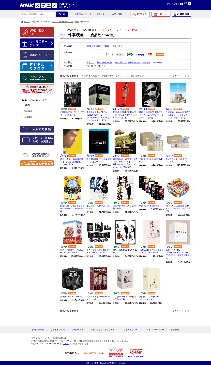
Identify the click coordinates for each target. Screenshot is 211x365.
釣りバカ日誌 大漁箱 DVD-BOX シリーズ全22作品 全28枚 (178, 209)
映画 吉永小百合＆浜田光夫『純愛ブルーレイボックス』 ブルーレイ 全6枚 (178, 115)
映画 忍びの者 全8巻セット (151, 206)
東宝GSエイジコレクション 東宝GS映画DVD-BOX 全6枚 (72, 209)
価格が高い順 (134, 62)
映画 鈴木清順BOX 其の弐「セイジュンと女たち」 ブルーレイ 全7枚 (125, 115)
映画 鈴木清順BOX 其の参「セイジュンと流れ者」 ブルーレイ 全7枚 (72, 162)
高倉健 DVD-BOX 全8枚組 (71, 296)
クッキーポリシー (129, 329)
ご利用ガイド (81, 14)
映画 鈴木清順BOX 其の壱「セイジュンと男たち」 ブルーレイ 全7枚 (151, 115)
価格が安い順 (121, 62)
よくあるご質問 (58, 329)
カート (160, 14)
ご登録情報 (181, 14)
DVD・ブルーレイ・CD (62, 21)
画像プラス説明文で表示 (98, 46)
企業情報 (175, 329)
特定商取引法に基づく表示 (102, 329)
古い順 (109, 62)
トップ (27, 21)
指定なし (90, 62)
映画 (77, 21)
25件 (89, 66)
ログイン (140, 14)
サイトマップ (99, 14)
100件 (101, 66)
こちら (66, 343)
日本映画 (28, 111)
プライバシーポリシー (154, 329)
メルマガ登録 (116, 14)
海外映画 (28, 117)
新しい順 (101, 62)
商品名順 (146, 62)
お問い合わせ (38, 329)
